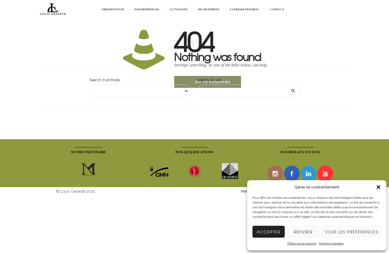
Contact (277, 9)
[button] (378, 187)
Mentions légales (331, 243)
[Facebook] (292, 174)
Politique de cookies (301, 243)
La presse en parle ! (244, 9)
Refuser (303, 232)
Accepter (269, 232)
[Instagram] (275, 174)
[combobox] (140, 91)
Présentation (113, 9)
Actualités (179, 9)
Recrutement (208, 9)
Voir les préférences (351, 232)
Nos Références (146, 9)
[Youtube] (325, 174)
